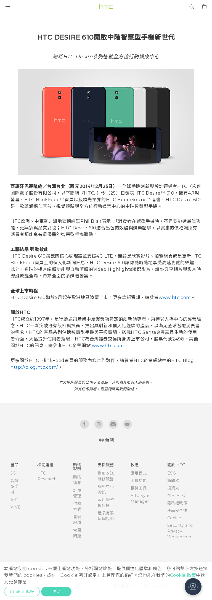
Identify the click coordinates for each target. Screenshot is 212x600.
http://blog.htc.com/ (34, 367)
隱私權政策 (177, 503)
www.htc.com (175, 297)
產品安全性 (177, 510)
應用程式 (139, 473)
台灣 (109, 440)
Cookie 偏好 (22, 591)
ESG (171, 473)
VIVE (15, 507)
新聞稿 (173, 480)
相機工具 (139, 488)
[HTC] (106, 6)
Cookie (174, 517)
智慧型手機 (14, 486)
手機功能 (139, 480)
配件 (14, 499)
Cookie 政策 (183, 575)
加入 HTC (176, 495)
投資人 (173, 488)
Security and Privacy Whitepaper (180, 531)
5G (13, 473)
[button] (193, 586)
